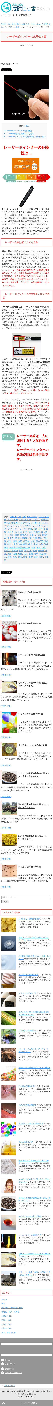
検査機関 (23, 544)
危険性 (37, 532)
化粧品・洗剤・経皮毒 (10, 1312)
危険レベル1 (6, 1316)
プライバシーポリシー (13, 1373)
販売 (41, 553)
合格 (11, 535)
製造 (9, 553)
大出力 (38, 535)
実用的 (18, 538)
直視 (21, 550)
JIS (19, 516)
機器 (30, 544)
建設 (40, 538)
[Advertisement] (26, 53)
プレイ (19, 526)
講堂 (36, 553)
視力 (25, 553)
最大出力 (8, 544)
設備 (31, 553)
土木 (31, 535)
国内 (17, 535)
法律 (41, 544)
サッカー (15, 522)
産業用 (7, 550)
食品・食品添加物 (8, 1332)
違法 (20, 557)
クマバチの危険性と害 (27, 1030)
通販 (9, 557)
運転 (15, 557)
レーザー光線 (26, 529)
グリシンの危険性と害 (27, 993)
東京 (16, 544)
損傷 (15, 541)
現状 (44, 547)
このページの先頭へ (29, 1403)
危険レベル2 (6, 1320)
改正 (20, 541)
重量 (31, 557)
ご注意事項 (9, 1369)
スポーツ (36, 522)
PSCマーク (32, 516)
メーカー (38, 526)
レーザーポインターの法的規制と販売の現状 (24, 136)
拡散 (9, 541)
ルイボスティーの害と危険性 (30, 1216)
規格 (20, 553)
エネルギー (12, 519)
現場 (39, 547)
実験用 (25, 538)
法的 (46, 544)
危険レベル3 (12, 64)
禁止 (29, 550)
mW (24, 516)
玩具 (33, 547)
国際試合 (24, 535)
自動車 (41, 550)
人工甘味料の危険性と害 (28, 975)
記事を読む (6, 615)
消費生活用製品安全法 (19, 547)
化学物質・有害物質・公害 (12, 1308)
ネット (45, 522)
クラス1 (36, 519)
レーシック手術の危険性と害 (31, 655)
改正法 (26, 541)
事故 (3, 64)
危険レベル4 (6, 1328)
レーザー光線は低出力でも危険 (19, 134)
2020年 (13, 516)
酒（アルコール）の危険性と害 (32, 745)
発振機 (14, 550)
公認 (20, 532)
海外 (6, 547)
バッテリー (9, 526)
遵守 (25, 557)
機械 (36, 544)
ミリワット (28, 526)
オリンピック (25, 519)
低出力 (10, 532)
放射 (33, 541)
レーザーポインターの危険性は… (19, 131)
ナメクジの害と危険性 (27, 1105)
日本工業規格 (42, 541)
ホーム (7, 1360)
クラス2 (44, 519)
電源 (41, 557)
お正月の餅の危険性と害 (29, 623)
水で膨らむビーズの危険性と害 (31, 1123)
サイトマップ (10, 1364)
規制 (15, 553)
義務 (35, 550)
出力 (25, 532)
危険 (31, 532)
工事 (35, 538)
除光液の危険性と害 (26, 1086)
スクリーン (26, 522)
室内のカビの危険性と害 (29, 592)
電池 (36, 557)
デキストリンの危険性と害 (29, 919)
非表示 (26, 126)
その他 (4, 1299)
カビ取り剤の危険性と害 (29, 867)
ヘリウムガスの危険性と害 (30, 714)
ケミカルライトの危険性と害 (30, 1235)
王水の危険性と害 (26, 1142)
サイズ (7, 522)
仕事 (41, 529)
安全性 (10, 538)
